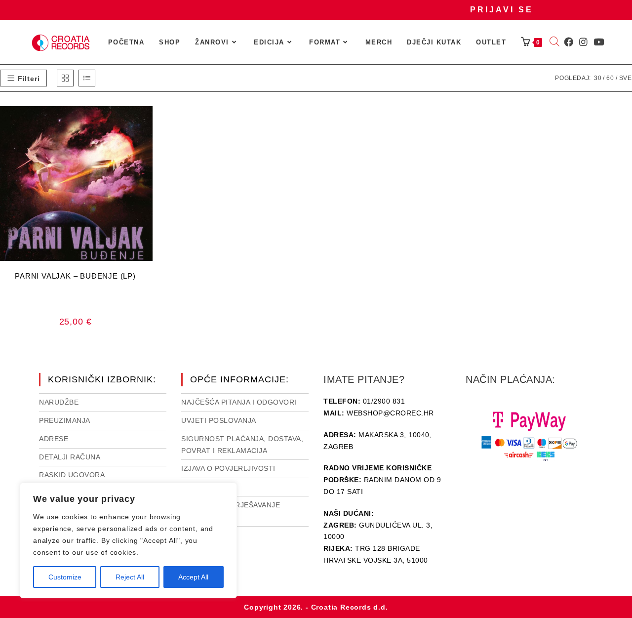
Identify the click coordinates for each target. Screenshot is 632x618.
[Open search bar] (554, 42)
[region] (128, 540)
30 (598, 78)
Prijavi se (501, 9)
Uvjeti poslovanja (218, 420)
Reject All (130, 577)
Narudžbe (59, 402)
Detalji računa (69, 457)
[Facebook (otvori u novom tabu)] (568, 42)
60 (610, 78)
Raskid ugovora (72, 475)
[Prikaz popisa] (87, 78)
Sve (625, 78)
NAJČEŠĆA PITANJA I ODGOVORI (239, 402)
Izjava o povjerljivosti (228, 468)
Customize (64, 577)
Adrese (53, 439)
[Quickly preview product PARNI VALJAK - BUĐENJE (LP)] (148, 123)
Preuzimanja (64, 420)
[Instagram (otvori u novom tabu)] (583, 42)
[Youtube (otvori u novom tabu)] (598, 42)
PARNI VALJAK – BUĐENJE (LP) (75, 276)
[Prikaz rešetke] (65, 78)
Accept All (193, 577)
